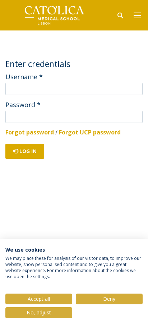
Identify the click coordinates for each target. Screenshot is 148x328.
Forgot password (29, 132)
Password (23, 104)
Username (24, 76)
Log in (27, 151)
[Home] (50, 15)
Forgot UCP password (90, 132)
